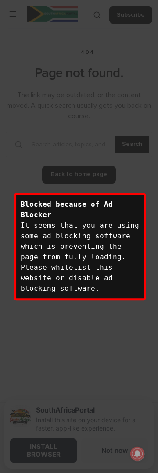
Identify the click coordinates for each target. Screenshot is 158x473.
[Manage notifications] (137, 454)
